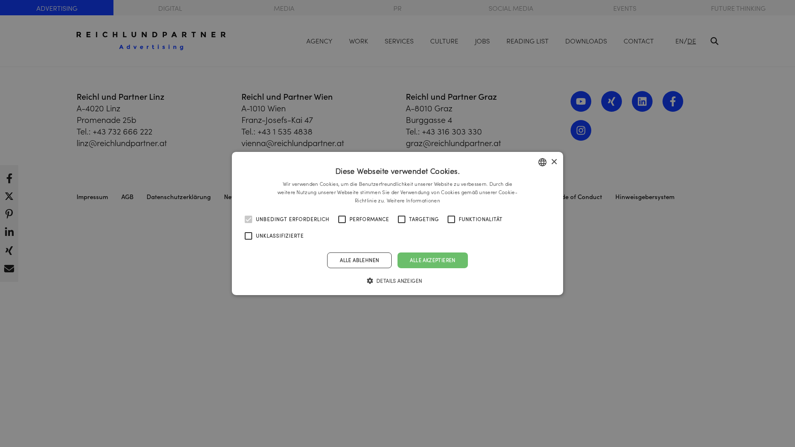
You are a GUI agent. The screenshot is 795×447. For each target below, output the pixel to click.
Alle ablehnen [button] (359, 260)
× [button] (554, 162)
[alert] (397, 223)
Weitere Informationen (413, 200)
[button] (397, 280)
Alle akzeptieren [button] (432, 260)
